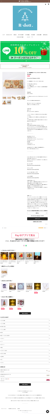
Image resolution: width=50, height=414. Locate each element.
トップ (4, 34)
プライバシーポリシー (4, 408)
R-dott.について (9, 34)
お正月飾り (2, 356)
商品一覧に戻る (25, 313)
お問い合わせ (45, 34)
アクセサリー (2, 338)
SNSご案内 (33, 34)
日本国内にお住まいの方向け (37, 221)
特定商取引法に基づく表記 (12, 408)
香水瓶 (1, 332)
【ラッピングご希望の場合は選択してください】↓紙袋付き (37, 210)
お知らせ (15, 34)
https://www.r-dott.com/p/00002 (33, 177)
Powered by (24, 412)
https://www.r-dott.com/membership (33, 165)
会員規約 (18, 408)
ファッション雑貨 (2, 329)
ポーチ (1, 341)
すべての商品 (27, 34)
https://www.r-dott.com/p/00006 (33, 169)
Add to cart (37, 218)
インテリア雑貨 (2, 323)
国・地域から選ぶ (3, 326)
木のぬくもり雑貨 (3, 353)
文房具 (1, 347)
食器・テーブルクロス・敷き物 (4, 335)
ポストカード (2, 344)
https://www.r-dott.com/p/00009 (33, 173)
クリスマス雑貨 (2, 320)
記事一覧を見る (25, 384)
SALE (1, 359)
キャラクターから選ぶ (3, 350)
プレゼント (2, 362)
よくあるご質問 (39, 34)
